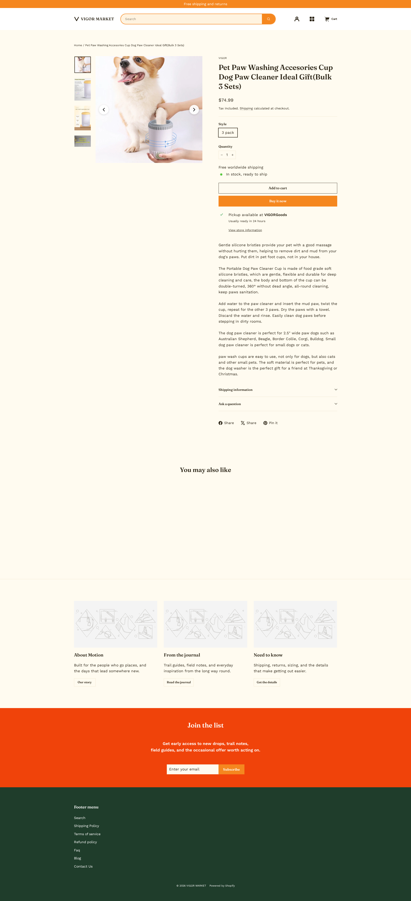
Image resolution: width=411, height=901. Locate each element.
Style (223, 124)
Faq (77, 850)
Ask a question (230, 404)
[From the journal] (205, 624)
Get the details (267, 682)
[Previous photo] (104, 109)
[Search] (268, 19)
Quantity (226, 146)
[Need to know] (295, 624)
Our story (85, 682)
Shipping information (236, 390)
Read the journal (179, 682)
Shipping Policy (86, 826)
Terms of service (87, 834)
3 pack (228, 132)
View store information (245, 230)
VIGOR (223, 58)
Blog (77, 858)
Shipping (246, 108)
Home (78, 45)
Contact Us (83, 866)
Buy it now (278, 201)
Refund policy (85, 842)
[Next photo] (194, 109)
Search (79, 818)
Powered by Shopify (222, 885)
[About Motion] (115, 624)
